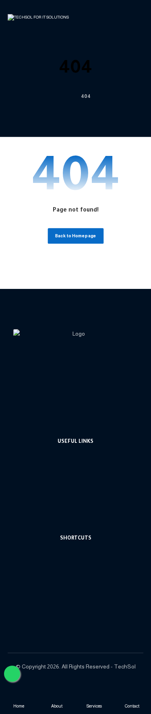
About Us (80, 564)
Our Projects (80, 601)
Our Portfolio (80, 504)
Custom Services (80, 492)
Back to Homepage (75, 236)
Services (80, 576)
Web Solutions (80, 480)
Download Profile (80, 516)
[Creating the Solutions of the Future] (39, 20)
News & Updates (80, 588)
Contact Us (80, 613)
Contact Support (80, 468)
